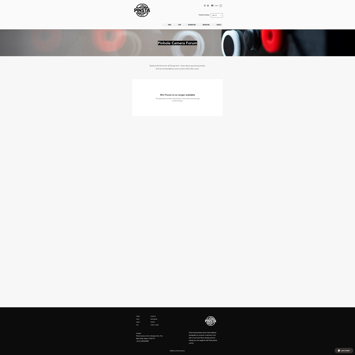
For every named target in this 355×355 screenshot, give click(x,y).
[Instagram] (208, 6)
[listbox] (217, 15)
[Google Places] (205, 6)
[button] (221, 5)
